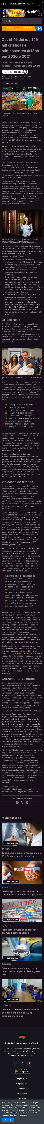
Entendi (8, 1120)
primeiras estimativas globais (23, 653)
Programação (22, 1084)
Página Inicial (22, 1079)
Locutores (22, 1098)
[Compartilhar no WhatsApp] (26, 803)
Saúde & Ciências (9, 83)
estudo (7, 151)
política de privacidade (16, 1115)
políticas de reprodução (12, 792)
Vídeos (22, 1089)
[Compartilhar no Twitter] (22, 803)
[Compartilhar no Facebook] (17, 803)
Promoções (22, 1094)
